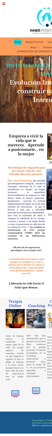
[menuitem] (16, 42)
